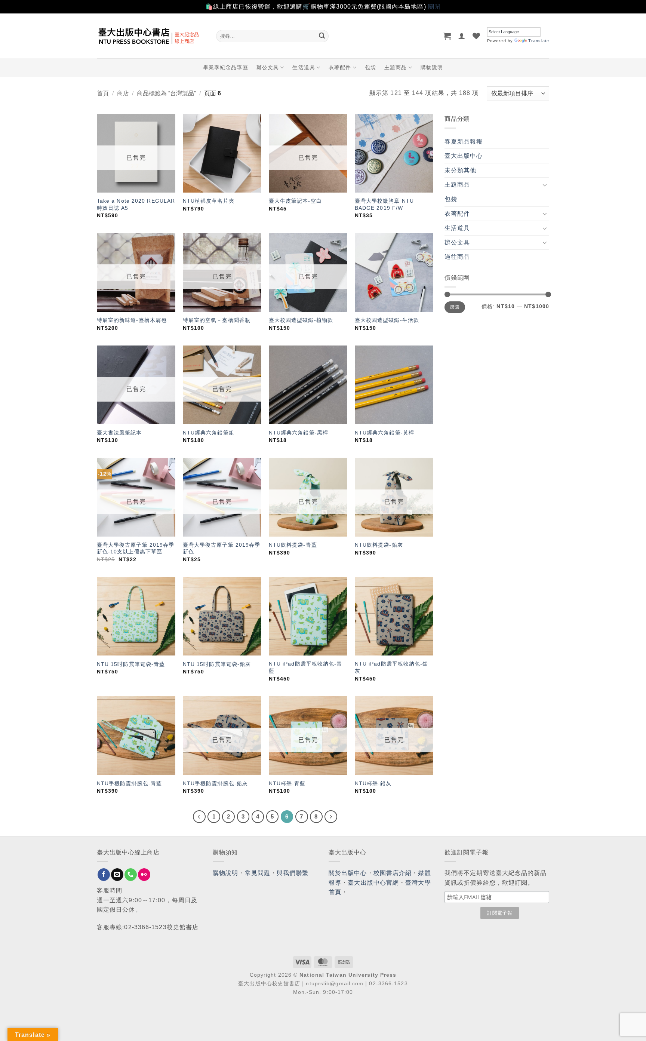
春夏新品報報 (463, 141)
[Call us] (130, 874)
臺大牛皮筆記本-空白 (295, 201)
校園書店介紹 (392, 873)
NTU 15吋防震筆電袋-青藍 (131, 664)
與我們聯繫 (293, 873)
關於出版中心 (348, 873)
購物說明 (432, 67)
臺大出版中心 (463, 156)
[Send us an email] (117, 874)
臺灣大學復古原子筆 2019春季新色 (222, 548)
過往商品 (457, 257)
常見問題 (257, 873)
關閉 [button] (434, 6)
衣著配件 (340, 67)
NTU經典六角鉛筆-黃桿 (384, 433)
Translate (538, 41)
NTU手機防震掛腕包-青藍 (129, 783)
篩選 (454, 307)
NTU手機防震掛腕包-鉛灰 (215, 783)
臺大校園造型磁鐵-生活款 (387, 320)
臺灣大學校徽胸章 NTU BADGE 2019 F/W (384, 204)
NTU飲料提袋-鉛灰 (379, 545)
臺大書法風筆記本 (119, 433)
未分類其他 (460, 170)
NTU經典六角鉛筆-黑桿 (298, 433)
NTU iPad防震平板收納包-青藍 (305, 667)
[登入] (462, 36)
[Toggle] (544, 184)
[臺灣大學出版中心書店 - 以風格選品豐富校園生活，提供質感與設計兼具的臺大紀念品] (151, 36)
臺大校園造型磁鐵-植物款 (301, 320)
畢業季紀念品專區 (225, 67)
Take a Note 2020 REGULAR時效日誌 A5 (136, 204)
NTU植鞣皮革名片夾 (208, 201)
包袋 (370, 67)
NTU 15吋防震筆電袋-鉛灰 (217, 664)
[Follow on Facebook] (104, 874)
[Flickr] (144, 874)
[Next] (330, 816)
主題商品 (395, 67)
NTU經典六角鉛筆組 (208, 433)
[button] (447, 36)
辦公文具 (267, 67)
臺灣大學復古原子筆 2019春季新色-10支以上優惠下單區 (136, 548)
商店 (123, 93)
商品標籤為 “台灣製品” (166, 93)
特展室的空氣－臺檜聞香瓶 (216, 320)
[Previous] (199, 816)
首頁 (103, 93)
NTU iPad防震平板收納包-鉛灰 (391, 667)
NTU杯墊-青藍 (287, 783)
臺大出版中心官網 (373, 882)
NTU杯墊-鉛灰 (373, 783)
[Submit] (322, 36)
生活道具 (303, 67)
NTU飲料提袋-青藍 (293, 545)
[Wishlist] (476, 36)
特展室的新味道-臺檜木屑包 (132, 320)
